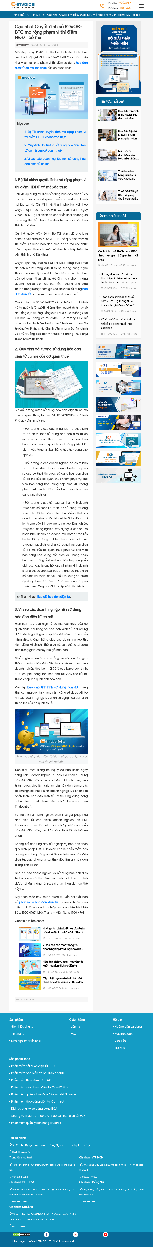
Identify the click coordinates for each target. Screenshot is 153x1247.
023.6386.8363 (19, 1226)
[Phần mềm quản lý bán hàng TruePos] (118, 476)
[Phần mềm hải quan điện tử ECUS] (118, 351)
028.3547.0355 (89, 1176)
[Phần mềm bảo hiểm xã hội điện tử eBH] (118, 369)
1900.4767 (124, 2)
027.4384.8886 (20, 1201)
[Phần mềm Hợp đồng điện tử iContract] (118, 422)
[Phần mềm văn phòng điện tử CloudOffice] (118, 405)
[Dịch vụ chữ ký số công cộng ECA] (118, 440)
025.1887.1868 (89, 1201)
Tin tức (36, 14)
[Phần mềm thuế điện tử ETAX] (118, 387)
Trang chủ (18, 14)
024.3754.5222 (21, 1152)
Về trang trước (27, 999)
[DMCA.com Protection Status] (21, 1235)
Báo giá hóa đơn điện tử (53, 597)
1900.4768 (126, 8)
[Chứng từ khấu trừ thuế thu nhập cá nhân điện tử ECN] (118, 458)
